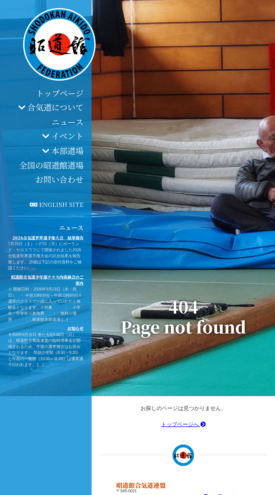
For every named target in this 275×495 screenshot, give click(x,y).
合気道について (55, 107)
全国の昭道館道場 (51, 165)
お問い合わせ (59, 179)
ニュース (68, 122)
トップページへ (180, 424)
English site (61, 204)
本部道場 (67, 150)
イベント (67, 136)
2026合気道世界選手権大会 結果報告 (48, 238)
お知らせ (75, 328)
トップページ (60, 93)
